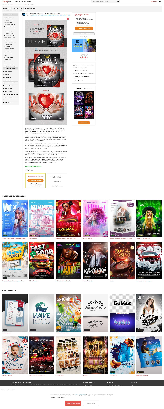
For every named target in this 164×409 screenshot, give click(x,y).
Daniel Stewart (83, 70)
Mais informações (89, 73)
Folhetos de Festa (7, 91)
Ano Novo (85, 375)
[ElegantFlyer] (6, 1)
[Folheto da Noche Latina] (89, 98)
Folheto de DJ (113, 375)
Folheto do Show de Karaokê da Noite (66, 238)
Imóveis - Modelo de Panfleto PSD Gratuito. (121, 238)
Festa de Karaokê (87, 238)
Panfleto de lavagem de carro (144, 280)
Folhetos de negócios (8, 14)
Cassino (112, 280)
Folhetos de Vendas (7, 99)
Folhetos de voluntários (88, 65)
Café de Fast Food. (34, 280)
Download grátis (57, 181)
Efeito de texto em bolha (116, 333)
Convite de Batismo (7, 375)
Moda (84, 333)
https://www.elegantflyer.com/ (80, 394)
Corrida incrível (59, 375)
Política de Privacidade (60, 397)
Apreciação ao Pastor (142, 375)
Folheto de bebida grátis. (62, 333)
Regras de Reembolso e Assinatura (114, 385)
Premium (154, 1)
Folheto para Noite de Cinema (36, 375)
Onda (30, 333)
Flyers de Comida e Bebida (9, 82)
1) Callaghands (29, 169)
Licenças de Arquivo (87, 385)
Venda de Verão (33, 238)
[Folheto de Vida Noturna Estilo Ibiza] (79, 112)
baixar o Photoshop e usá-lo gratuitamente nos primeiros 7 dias (51, 15)
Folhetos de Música (7, 88)
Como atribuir (77, 78)
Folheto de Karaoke (88, 280)
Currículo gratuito (6, 333)
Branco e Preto (140, 333)
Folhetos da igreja (7, 71)
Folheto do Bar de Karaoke (143, 238)
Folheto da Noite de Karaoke (63, 280)
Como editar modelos (26, 1)
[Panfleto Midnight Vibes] (79, 98)
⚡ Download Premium (35, 180)
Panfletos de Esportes (8, 102)
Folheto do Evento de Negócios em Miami (13, 280)
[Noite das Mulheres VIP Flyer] (89, 112)
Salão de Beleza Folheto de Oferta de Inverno (13, 238)
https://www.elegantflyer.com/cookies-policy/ (71, 395)
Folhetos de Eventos (8, 80)
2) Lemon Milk (29, 170)
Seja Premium (84, 122)
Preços (132, 385)
